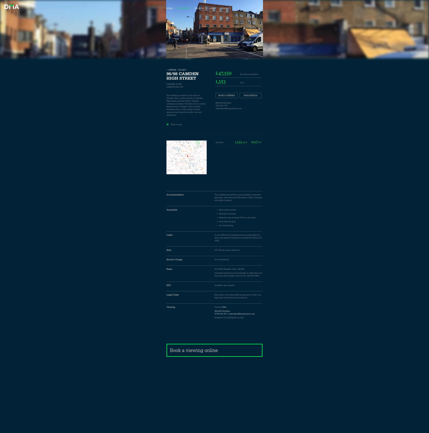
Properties (183, 8)
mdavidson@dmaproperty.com (229, 108)
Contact (226, 8)
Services (199, 8)
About (212, 8)
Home (169, 8)
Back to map (176, 124)
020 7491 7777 (222, 105)
